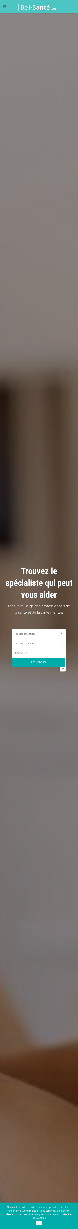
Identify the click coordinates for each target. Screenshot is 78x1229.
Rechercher (39, 662)
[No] (73, 1216)
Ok (39, 1223)
